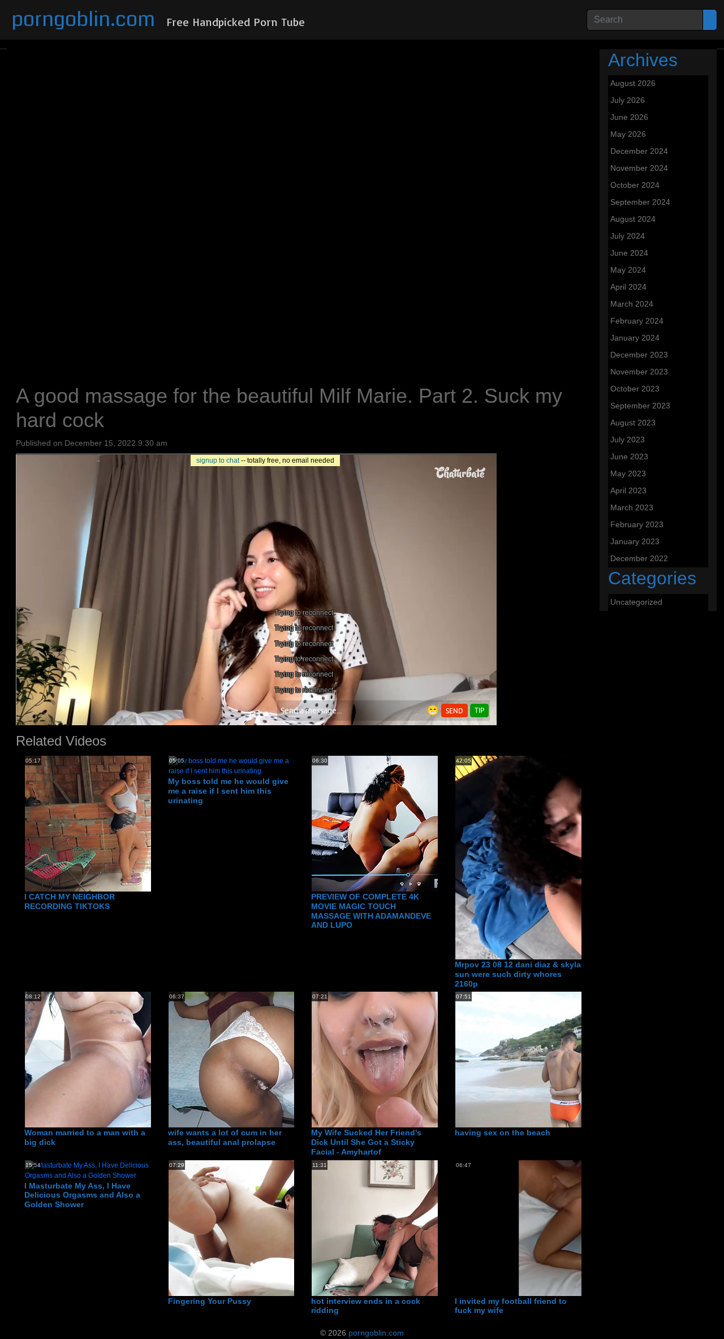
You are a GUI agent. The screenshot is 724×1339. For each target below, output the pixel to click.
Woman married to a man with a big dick (84, 1137)
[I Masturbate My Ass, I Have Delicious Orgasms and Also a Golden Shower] (87, 1170)
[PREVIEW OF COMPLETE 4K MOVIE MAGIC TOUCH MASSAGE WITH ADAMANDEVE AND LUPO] (402, 823)
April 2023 (628, 490)
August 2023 (633, 422)
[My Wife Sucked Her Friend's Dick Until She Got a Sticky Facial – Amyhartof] (402, 1059)
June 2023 (629, 456)
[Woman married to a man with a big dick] (145, 1059)
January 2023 (635, 541)
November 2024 (639, 168)
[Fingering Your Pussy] (289, 1228)
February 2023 (636, 524)
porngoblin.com (83, 19)
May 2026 (628, 134)
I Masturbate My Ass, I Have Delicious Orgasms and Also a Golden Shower (82, 1195)
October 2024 (635, 185)
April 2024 (628, 286)
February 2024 (636, 320)
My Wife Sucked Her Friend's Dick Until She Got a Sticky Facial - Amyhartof (366, 1142)
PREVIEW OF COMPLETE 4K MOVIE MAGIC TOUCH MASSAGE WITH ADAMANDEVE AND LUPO (371, 910)
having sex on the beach (502, 1132)
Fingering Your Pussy (209, 1301)
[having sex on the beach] (576, 1059)
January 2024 (635, 337)
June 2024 (629, 252)
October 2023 (635, 388)
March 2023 (631, 507)
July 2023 (627, 439)
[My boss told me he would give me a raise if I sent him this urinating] (231, 765)
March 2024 (631, 303)
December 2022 (639, 558)
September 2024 (640, 201)
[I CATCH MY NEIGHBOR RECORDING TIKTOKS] (146, 823)
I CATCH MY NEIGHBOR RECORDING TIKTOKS (69, 901)
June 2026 (629, 117)
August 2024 (633, 218)
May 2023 (628, 473)
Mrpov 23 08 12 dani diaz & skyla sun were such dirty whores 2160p (518, 974)
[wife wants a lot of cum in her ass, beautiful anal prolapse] (259, 1059)
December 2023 (639, 354)
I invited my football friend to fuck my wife (511, 1306)
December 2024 (639, 151)
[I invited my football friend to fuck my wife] (576, 1228)
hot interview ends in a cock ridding (365, 1306)
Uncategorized (636, 601)
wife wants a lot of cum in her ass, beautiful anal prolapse (225, 1137)
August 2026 (633, 83)
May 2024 (628, 269)
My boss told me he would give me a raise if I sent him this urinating (228, 791)
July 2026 (627, 100)
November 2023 (639, 371)
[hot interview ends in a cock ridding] (432, 1228)
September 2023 (640, 405)
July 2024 (627, 235)
